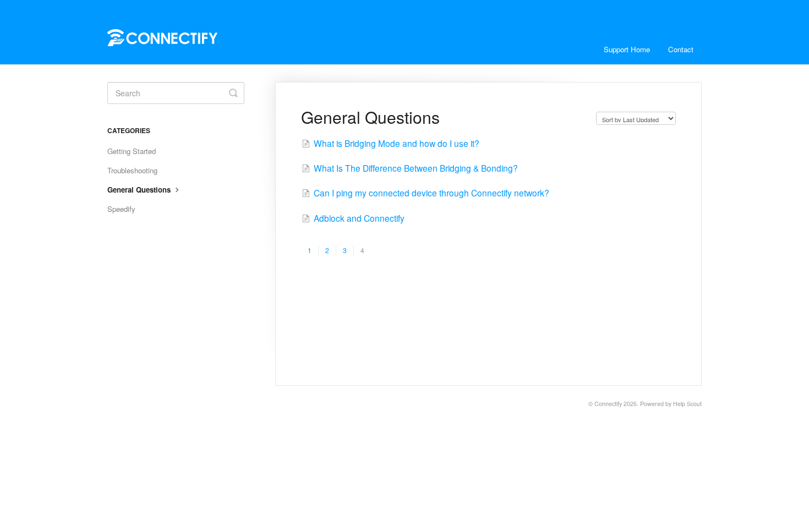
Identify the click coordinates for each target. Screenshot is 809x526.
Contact (680, 49)
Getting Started (131, 151)
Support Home (627, 49)
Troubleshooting (132, 170)
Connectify (608, 403)
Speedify (121, 209)
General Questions (140, 189)
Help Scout (687, 403)
